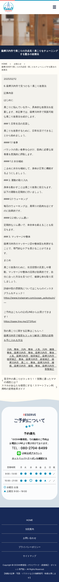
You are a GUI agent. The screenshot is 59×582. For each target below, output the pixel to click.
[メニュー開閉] (54, 7)
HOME (4, 64)
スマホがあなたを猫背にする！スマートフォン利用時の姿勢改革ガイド (27, 387)
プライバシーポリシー (30, 547)
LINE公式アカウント (32, 453)
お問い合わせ (29, 538)
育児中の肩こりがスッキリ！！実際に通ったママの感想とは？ (30, 380)
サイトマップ (29, 556)
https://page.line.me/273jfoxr (20, 321)
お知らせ (17, 64)
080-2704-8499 (34, 448)
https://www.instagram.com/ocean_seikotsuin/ (29, 297)
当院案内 (29, 529)
